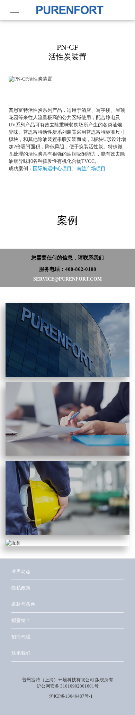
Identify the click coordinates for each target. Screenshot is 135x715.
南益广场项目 (91, 168)
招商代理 (21, 636)
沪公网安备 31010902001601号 (68, 686)
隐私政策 (21, 587)
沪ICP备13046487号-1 (71, 696)
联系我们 (21, 653)
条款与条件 (23, 604)
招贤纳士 (21, 620)
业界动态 (21, 571)
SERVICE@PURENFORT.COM (67, 279)
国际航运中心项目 (52, 168)
